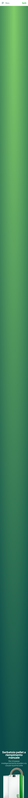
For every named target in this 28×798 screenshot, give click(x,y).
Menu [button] (7, 3)
